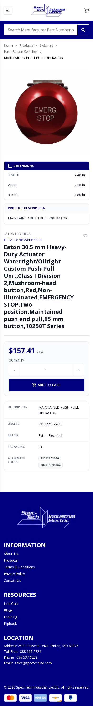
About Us (11, 553)
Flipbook (10, 623)
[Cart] (86, 10)
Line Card (11, 603)
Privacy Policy (14, 574)
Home (8, 45)
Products (26, 45)
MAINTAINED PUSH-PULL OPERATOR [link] (33, 58)
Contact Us (12, 580)
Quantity (16, 361)
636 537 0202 (26, 657)
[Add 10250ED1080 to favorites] (85, 236)
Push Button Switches (21, 51)
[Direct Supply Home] (48, 10)
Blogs (8, 610)
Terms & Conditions (19, 567)
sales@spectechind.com (33, 663)
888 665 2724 (30, 651)
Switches (46, 45)
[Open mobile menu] (8, 10)
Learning (10, 617)
